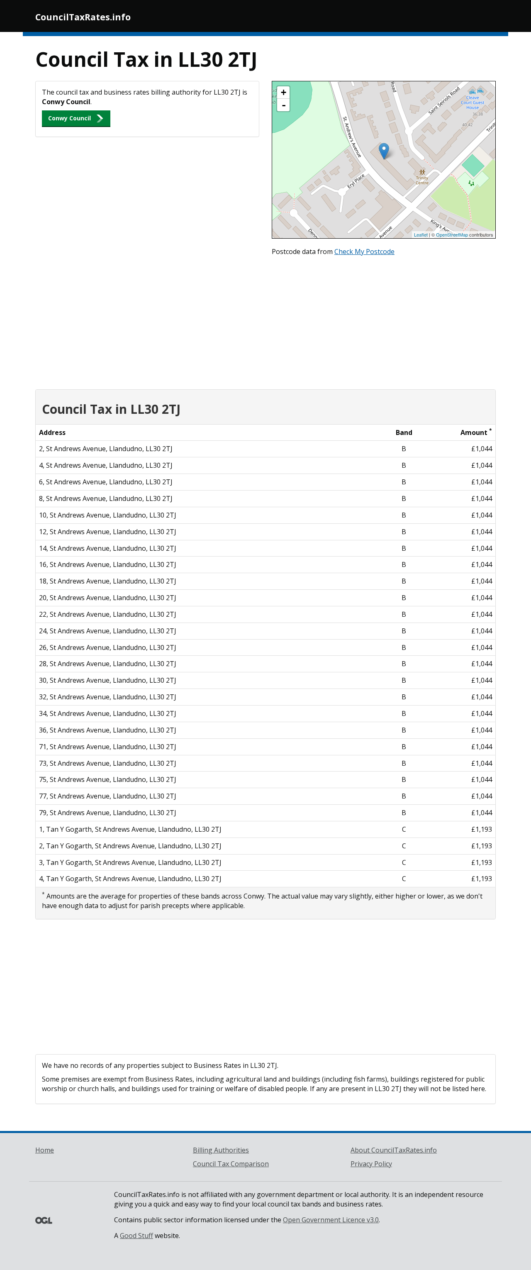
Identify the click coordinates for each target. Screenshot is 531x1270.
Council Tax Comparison (231, 1163)
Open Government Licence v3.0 (331, 1219)
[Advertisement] (265, 321)
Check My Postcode (364, 251)
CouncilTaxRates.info (83, 17)
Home (44, 1150)
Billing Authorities (221, 1150)
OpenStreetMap (452, 234)
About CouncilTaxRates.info (394, 1150)
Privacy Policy (371, 1163)
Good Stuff (136, 1235)
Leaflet (421, 234)
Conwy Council (69, 118)
